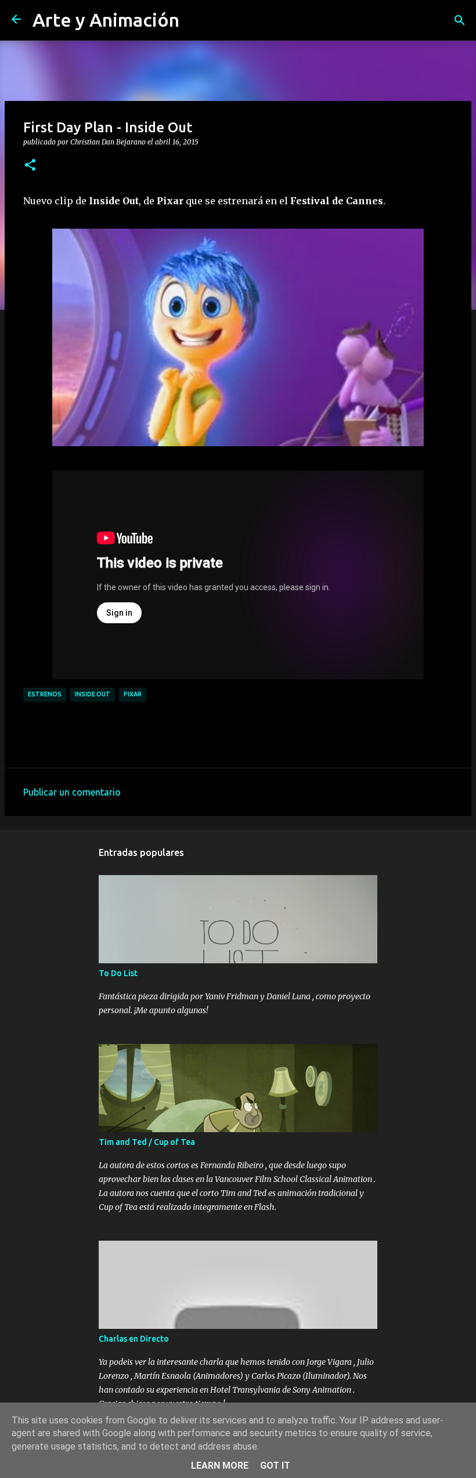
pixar (133, 694)
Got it (275, 1465)
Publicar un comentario (72, 792)
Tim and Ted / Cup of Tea (147, 1142)
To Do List (118, 973)
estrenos (45, 694)
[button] (30, 165)
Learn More (219, 1465)
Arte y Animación (106, 19)
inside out (92, 694)
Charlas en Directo (134, 1338)
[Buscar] (460, 20)
